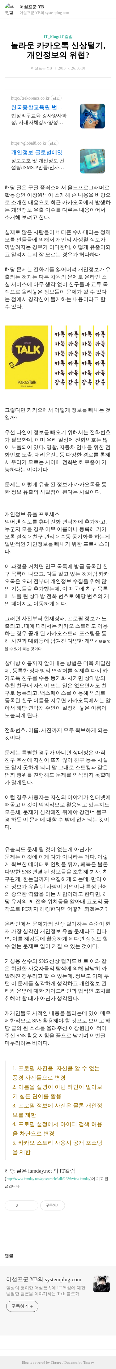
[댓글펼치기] (16, 1256)
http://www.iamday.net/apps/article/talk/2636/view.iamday (48, 1179)
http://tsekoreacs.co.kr (30, 98)
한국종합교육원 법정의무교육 (37, 107)
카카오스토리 (58, 1234)
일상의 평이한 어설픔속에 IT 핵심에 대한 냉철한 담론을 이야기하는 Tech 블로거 (45, 1291)
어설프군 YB (31, 7)
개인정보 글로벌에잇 (37, 152)
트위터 (73, 1234)
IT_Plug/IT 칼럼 (58, 36)
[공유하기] (24, 1205)
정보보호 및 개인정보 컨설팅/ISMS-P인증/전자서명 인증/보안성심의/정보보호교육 (37, 164)
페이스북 (43, 1234)
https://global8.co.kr (28, 143)
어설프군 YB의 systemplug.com (43, 1279)
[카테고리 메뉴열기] (105, 9)
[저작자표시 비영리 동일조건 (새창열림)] (73, 1205)
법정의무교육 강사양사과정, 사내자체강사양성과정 (39, 119)
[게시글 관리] (31, 1205)
